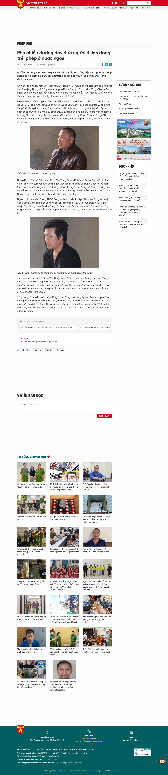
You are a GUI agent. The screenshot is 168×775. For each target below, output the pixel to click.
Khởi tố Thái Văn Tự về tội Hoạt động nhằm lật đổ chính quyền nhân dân (130, 188)
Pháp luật (71, 8)
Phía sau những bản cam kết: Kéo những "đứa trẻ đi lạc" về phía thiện (97, 619)
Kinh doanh (146, 8)
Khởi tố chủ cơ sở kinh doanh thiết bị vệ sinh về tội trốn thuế (96, 650)
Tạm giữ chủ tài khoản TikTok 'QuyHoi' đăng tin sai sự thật (31, 485)
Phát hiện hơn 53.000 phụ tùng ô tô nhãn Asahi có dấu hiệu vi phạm (131, 224)
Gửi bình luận (104, 416)
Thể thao (123, 8)
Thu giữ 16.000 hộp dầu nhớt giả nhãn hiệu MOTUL (64, 518)
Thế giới (62, 8)
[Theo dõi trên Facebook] (113, 2)
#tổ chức (48, 350)
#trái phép (37, 350)
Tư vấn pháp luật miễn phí (130, 109)
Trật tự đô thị (36, 8)
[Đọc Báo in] (124, 3)
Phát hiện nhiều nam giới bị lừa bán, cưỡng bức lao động (41, 342)
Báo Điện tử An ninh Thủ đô (21, 4)
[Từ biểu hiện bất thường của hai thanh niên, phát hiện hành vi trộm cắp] (31, 537)
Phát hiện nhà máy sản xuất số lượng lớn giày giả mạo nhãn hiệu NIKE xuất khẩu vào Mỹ (131, 211)
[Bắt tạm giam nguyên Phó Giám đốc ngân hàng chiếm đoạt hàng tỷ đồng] (64, 637)
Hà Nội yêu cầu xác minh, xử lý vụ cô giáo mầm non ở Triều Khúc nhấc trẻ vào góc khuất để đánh (64, 619)
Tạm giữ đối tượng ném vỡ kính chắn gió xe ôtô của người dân (96, 550)
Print (110, 64)
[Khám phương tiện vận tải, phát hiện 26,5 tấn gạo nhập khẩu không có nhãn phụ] (97, 504)
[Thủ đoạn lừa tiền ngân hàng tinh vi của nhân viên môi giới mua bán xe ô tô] (97, 472)
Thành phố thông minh (92, 8)
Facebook (102, 64)
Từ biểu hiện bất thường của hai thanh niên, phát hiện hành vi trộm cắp (31, 552)
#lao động (26, 350)
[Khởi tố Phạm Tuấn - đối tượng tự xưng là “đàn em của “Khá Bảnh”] (31, 604)
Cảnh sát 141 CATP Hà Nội (130, 92)
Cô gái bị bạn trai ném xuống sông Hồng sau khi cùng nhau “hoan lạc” (131, 176)
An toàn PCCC (125, 104)
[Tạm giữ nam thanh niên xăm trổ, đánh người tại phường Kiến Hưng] (64, 537)
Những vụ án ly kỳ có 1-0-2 (130, 113)
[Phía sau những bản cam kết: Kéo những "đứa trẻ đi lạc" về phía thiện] (97, 604)
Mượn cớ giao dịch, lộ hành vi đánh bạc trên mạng (30, 650)
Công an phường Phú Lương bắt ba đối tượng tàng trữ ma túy (31, 582)
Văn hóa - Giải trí (110, 8)
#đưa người (60, 350)
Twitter (106, 64)
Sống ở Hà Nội (134, 8)
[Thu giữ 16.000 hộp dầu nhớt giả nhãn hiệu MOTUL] (64, 504)
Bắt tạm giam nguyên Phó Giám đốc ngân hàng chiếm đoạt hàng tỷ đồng (64, 652)
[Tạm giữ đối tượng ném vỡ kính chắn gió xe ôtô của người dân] (97, 537)
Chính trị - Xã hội (50, 8)
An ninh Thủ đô (36, 2)
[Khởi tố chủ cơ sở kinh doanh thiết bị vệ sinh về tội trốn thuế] (97, 637)
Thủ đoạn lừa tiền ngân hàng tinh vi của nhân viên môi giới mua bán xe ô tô (97, 487)
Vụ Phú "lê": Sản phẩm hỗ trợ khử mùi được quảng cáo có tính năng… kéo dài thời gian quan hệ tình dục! (97, 585)
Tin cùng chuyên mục (32, 456)
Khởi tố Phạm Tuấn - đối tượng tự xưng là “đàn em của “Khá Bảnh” (31, 618)
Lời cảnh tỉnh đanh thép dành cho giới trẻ (31, 518)
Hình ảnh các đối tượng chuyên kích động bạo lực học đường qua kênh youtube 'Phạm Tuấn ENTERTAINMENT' (64, 585)
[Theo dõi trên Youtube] (116, 2)
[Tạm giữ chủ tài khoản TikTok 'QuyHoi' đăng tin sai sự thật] (31, 472)
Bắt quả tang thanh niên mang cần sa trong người (130, 198)
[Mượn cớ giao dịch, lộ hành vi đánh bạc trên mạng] (31, 637)
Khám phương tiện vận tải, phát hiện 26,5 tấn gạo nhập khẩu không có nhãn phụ (96, 519)
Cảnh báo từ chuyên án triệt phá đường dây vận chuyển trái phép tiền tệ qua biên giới (31, 684)
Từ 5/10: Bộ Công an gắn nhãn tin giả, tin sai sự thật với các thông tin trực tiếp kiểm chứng (64, 487)
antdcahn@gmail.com (131, 740)
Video (79, 8)
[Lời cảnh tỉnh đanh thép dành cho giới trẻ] (31, 504)
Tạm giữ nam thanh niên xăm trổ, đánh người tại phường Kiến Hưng (64, 550)
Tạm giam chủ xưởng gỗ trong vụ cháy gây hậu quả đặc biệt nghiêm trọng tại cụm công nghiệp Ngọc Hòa (64, 686)
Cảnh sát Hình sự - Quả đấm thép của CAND (133, 97)
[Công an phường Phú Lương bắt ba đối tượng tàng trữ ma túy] (31, 569)
